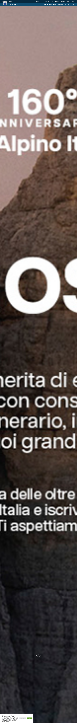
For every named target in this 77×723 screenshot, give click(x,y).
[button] (73, 4)
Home (10, 1)
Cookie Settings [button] (22, 718)
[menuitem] (73, 1)
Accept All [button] (29, 718)
